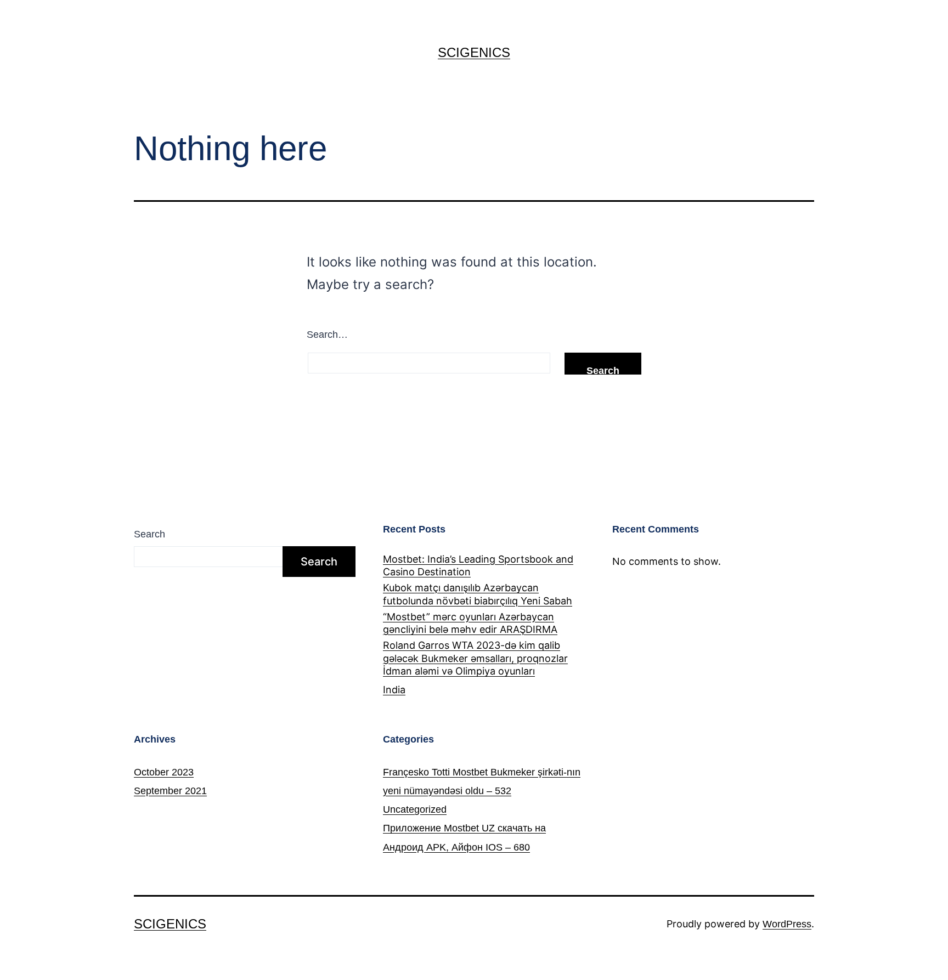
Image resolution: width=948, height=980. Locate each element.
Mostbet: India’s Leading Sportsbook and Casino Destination (478, 565)
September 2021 (170, 790)
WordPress (787, 924)
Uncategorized (415, 809)
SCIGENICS (474, 52)
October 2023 (164, 772)
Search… (327, 334)
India (394, 689)
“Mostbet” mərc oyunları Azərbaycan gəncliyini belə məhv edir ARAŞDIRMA (470, 623)
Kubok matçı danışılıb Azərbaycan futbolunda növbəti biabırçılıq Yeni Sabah (477, 594)
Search (149, 534)
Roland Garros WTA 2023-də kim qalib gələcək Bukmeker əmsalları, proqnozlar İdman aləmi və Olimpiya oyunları (475, 658)
